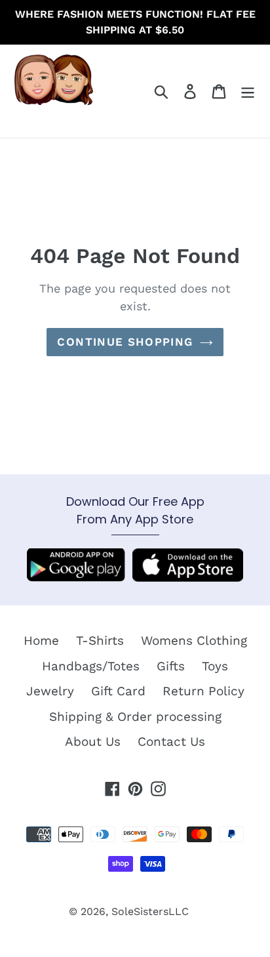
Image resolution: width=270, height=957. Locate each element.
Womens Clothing (194, 640)
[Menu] (247, 91)
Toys (215, 666)
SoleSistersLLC (150, 911)
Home (41, 640)
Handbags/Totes (91, 666)
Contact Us (171, 741)
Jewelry (50, 691)
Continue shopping (125, 341)
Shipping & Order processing (135, 716)
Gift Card (118, 691)
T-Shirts (100, 640)
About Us (93, 741)
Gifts (171, 666)
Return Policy (203, 691)
